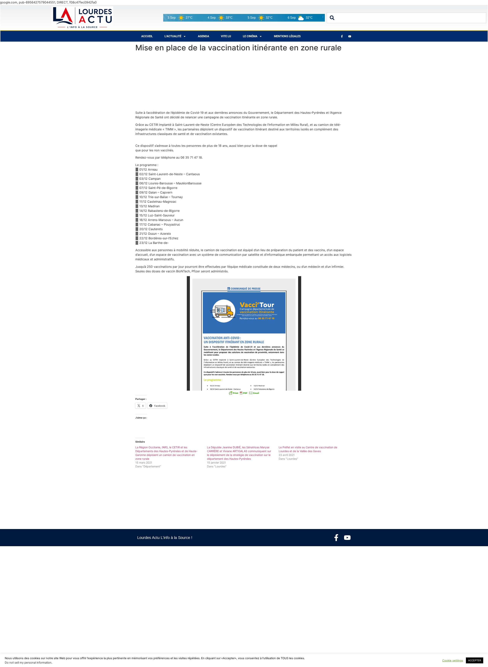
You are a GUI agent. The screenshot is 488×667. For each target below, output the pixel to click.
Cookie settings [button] (452, 660)
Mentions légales (287, 36)
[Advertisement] (244, 82)
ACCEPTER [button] (474, 660)
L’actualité (173, 36)
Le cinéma (250, 36)
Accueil (147, 36)
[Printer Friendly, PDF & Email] (244, 393)
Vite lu (226, 36)
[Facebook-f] (336, 537)
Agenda (203, 36)
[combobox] (406, 17)
